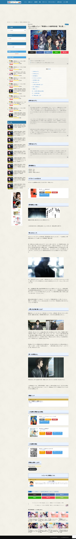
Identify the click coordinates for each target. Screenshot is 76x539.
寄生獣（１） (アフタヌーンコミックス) (47, 416)
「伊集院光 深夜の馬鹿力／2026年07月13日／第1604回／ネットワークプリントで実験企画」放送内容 (19, 166)
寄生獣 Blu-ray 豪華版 (43, 428)
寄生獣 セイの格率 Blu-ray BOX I (45, 448)
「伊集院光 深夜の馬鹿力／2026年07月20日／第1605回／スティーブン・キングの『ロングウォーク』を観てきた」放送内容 (19, 159)
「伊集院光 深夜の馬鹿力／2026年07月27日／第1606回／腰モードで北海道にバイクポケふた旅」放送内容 (19, 153)
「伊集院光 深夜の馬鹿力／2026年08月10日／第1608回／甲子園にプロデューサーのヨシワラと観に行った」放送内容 (19, 140)
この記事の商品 (36, 93)
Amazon (47, 192)
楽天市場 (54, 192)
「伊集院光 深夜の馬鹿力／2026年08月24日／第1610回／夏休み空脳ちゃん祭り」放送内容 (19, 126)
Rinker (43, 190)
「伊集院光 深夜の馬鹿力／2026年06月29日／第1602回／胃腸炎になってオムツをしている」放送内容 (19, 179)
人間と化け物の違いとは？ (37, 84)
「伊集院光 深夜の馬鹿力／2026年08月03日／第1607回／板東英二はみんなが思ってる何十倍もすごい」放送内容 (19, 146)
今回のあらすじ (35, 73)
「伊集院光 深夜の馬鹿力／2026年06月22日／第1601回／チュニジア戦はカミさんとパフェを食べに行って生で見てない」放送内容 (19, 186)
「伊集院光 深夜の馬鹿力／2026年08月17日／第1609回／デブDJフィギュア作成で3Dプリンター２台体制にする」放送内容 (19, 133)
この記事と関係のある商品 (38, 91)
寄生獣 (43, 491)
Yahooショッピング (43, 194)
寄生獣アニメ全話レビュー (50, 491)
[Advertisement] (38, 13)
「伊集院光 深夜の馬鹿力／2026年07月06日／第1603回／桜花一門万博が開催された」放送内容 (19, 173)
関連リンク (34, 88)
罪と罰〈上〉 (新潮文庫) (44, 189)
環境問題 (57, 491)
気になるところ (35, 82)
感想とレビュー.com (59, 537)
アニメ (30, 491)
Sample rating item (31, 466)
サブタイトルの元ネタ (37, 77)
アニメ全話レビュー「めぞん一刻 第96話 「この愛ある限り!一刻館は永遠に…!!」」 (20, 73)
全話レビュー (39, 491)
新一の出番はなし (36, 86)
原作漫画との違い (36, 80)
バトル (34, 491)
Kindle (41, 192)
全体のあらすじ (35, 71)
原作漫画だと (35, 75)
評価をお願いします (36, 95)
